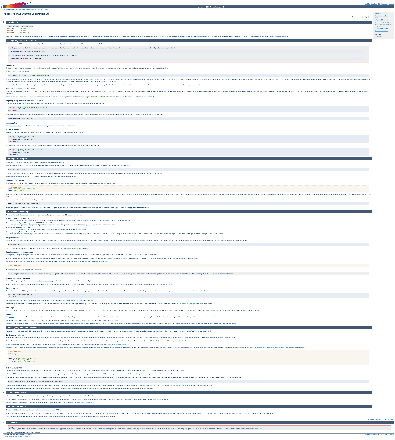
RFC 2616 (73, 284)
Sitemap (391, 4)
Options (23, 30)
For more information (381, 31)
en (361, 17)
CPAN (50, 399)
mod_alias (11, 29)
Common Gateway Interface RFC (120, 344)
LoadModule (114, 48)
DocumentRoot (226, 79)
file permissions (82, 229)
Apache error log (54, 229)
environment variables (44, 281)
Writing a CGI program (382, 20)
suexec (11, 317)
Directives (374, 4)
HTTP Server (13, 9)
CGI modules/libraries (381, 28)
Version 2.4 (32, 9)
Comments (378, 36)
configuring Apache (89, 225)
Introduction (378, 14)
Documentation (23, 9)
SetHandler (105, 97)
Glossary (384, 4)
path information (71, 300)
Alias (115, 79)
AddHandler (24, 29)
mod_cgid (10, 32)
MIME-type (50, 165)
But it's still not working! (382, 22)
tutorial (15, 126)
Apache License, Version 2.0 (23, 436)
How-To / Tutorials (43, 9)
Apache (5, 9)
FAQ (379, 4)
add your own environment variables (268, 347)
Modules (367, 4)
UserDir (265, 91)
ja (367, 17)
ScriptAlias (24, 32)
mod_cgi (10, 30)
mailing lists (258, 429)
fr (364, 17)
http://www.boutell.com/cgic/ (83, 402)
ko (370, 17)
